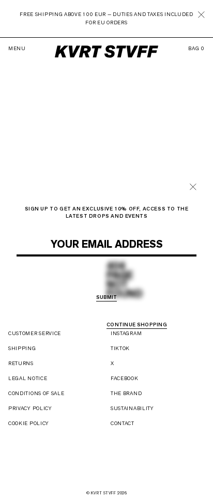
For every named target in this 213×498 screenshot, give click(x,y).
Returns (21, 363)
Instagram (126, 333)
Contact (122, 423)
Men (83, 283)
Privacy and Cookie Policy (129, 263)
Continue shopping (136, 325)
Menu (17, 48)
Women (110, 283)
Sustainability (132, 408)
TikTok (120, 348)
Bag (196, 48)
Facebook (125, 378)
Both (137, 283)
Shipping (22, 348)
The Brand (126, 393)
